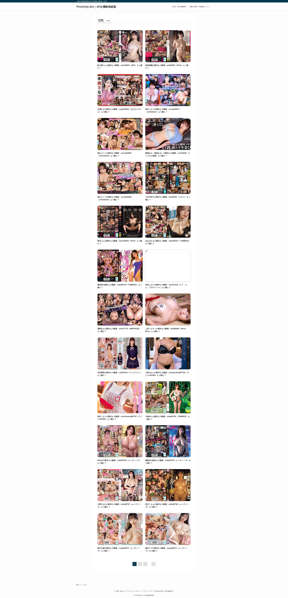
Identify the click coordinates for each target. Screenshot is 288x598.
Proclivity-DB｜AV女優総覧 (163, 591)
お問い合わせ (120, 591)
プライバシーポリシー (134, 591)
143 (153, 564)
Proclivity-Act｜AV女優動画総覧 (96, 6)
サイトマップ (148, 591)
